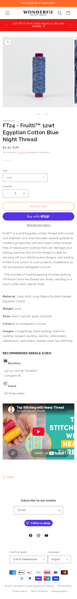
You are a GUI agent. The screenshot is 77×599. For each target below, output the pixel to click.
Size (5, 170)
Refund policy (64, 586)
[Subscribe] (59, 510)
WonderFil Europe (23, 586)
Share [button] (10, 477)
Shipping (21, 152)
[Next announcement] (70, 25)
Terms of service (39, 591)
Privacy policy (20, 591)
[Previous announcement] (7, 25)
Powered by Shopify (43, 586)
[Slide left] (31, 114)
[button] (7, 13)
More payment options (38, 225)
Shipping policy (59, 591)
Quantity (7, 186)
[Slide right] (46, 114)
